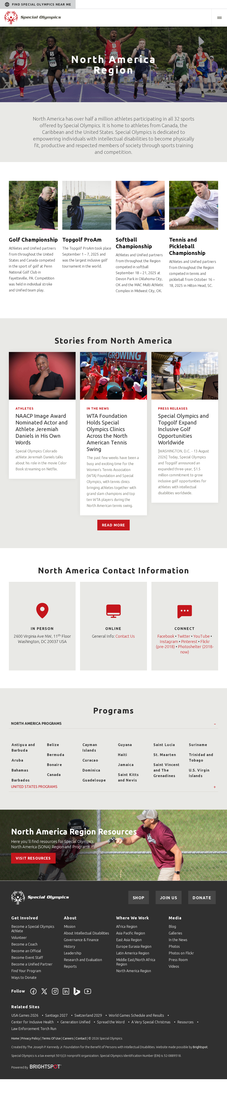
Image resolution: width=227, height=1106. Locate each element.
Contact (81, 1038)
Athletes (25, 408)
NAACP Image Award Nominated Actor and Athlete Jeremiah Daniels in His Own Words (42, 429)
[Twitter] (44, 994)
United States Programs (34, 787)
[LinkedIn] (66, 994)
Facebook (165, 636)
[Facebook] (33, 994)
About (70, 918)
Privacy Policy (30, 1038)
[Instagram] (55, 994)
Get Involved (24, 918)
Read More (113, 525)
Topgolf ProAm (82, 240)
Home (15, 1038)
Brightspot (200, 1047)
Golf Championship (33, 240)
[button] (219, 18)
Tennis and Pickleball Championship (187, 246)
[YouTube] (88, 994)
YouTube (201, 636)
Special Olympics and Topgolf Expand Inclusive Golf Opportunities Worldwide (183, 429)
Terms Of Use (51, 1038)
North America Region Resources (74, 831)
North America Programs (36, 723)
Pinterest (189, 641)
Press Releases (173, 408)
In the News (98, 408)
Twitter (183, 636)
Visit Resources (33, 858)
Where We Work (132, 918)
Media (175, 918)
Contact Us (125, 636)
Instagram (169, 641)
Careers (68, 1038)
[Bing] (77, 994)
